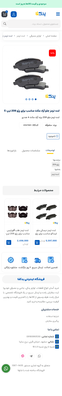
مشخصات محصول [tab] (31, 151)
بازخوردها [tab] (11, 151)
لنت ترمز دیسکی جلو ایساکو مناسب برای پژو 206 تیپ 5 (46, 232)
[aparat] (23, 356)
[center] (4, 23)
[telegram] (31, 356)
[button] (37, 242)
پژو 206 (56, 164)
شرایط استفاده (52, 316)
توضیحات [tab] (50, 150)
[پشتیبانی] (6, 368)
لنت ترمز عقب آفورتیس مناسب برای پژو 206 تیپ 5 (18, 232)
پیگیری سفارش (52, 321)
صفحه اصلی (51, 36)
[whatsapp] (39, 356)
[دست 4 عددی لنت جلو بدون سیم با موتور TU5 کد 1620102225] (46, 212)
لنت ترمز (21, 36)
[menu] (58, 14)
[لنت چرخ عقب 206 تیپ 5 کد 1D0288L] (17, 212)
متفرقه (48, 125)
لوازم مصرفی (35, 36)
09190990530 (40, 337)
